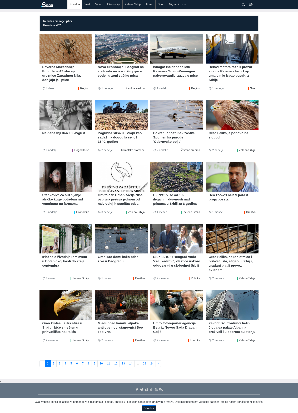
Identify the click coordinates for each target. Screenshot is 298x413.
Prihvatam (149, 408)
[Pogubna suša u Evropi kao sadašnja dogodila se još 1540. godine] (121, 115)
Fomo (149, 4)
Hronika (195, 340)
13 (123, 363)
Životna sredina (135, 88)
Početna (75, 4)
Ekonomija (113, 4)
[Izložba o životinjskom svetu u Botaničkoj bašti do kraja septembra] (65, 239)
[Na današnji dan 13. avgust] (65, 115)
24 (151, 363)
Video (98, 4)
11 (108, 363)
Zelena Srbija (133, 4)
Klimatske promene (133, 150)
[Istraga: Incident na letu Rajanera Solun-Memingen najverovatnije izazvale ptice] (176, 49)
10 (101, 363)
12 (115, 363)
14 (130, 363)
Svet (253, 88)
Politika (195, 278)
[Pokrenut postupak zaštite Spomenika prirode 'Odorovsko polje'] (176, 115)
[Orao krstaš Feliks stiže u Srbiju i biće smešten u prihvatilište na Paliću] (65, 305)
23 (144, 363)
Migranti (174, 4)
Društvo (251, 212)
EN (251, 4)
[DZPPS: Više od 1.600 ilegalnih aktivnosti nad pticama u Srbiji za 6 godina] (176, 177)
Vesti (88, 4)
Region (84, 88)
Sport (161, 4)
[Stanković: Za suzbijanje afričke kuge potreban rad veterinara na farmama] (65, 177)
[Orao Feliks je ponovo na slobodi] (232, 115)
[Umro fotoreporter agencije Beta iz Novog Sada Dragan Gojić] (176, 305)
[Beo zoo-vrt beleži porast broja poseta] (232, 177)
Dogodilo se (81, 150)
